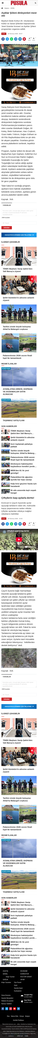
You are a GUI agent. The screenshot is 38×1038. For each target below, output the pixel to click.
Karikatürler (18, 991)
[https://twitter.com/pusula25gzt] (6, 1008)
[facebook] (3, 39)
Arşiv (15, 985)
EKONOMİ (23, 971)
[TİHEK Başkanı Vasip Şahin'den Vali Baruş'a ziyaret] (19, 256)
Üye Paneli (17, 982)
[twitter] (7, 39)
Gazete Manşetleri (7, 998)
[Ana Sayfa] (2, 8)
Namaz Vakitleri (6, 1003)
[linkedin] (20, 39)
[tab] (6, 205)
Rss (8, 1016)
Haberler (7, 8)
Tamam (26, 1036)
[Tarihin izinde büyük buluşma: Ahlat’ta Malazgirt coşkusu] (19, 314)
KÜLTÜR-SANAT (26, 977)
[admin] (18, 1008)
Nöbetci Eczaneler (7, 1001)
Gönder (7, 228)
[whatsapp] (11, 39)
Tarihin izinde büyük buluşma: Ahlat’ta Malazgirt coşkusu (17, 328)
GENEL (13, 8)
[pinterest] (24, 39)
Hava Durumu (6, 995)
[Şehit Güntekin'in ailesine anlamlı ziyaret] (19, 285)
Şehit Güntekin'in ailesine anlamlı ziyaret (18, 299)
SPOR (22, 979)
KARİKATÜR (24, 974)
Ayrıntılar (20, 1036)
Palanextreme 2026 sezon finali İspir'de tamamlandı (17, 356)
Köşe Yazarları (6, 982)
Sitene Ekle (14, 1016)
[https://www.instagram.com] (10, 1008)
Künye (22, 1016)
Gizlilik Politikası (18, 1020)
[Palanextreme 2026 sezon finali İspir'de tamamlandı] (19, 342)
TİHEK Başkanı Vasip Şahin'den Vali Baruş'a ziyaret (17, 270)
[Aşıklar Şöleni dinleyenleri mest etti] (19, 55)
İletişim (27, 1016)
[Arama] (35, 3)
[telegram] (15, 39)
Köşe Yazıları (10, 977)
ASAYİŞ (5, 971)
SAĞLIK (5, 979)
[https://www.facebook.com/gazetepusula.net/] (2, 1008)
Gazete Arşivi (18, 988)
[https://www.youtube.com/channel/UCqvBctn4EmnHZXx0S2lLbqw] (14, 1008)
